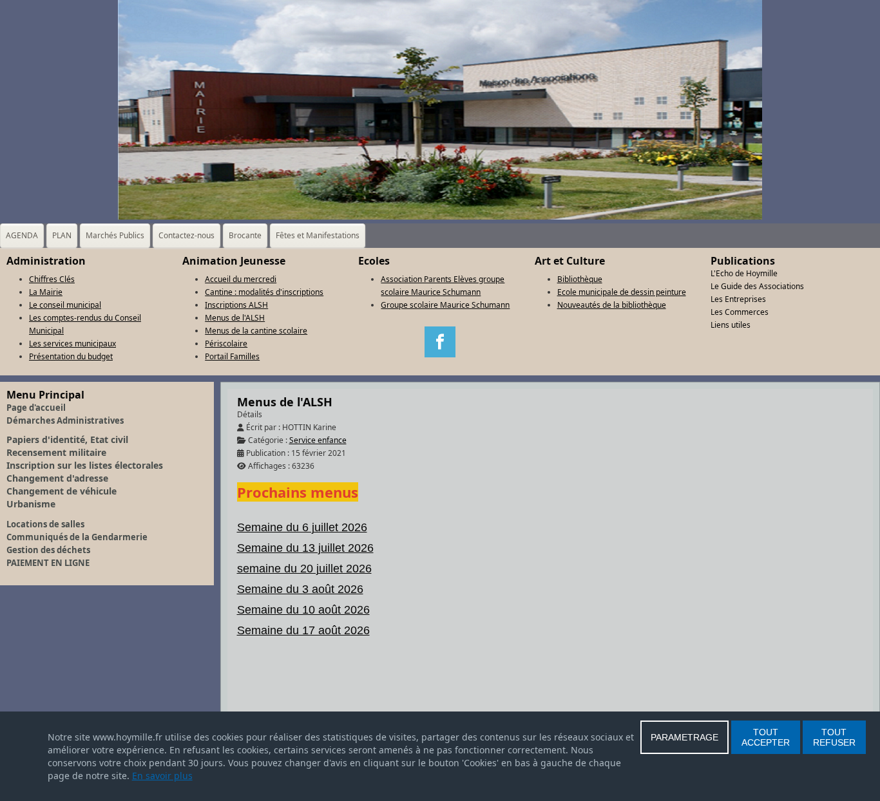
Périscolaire (226, 343)
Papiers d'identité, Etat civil (67, 439)
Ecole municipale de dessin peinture (621, 292)
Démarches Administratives (65, 420)
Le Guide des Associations (757, 286)
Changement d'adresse (57, 478)
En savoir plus (162, 775)
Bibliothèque (579, 279)
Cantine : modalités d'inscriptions (264, 292)
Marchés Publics (115, 235)
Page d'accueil (36, 407)
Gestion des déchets (48, 550)
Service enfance (318, 440)
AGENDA (22, 235)
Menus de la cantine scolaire (256, 330)
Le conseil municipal (65, 304)
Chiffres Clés (52, 279)
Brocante (245, 235)
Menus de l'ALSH (235, 317)
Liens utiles (731, 324)
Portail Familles (232, 356)
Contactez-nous (186, 235)
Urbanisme (30, 504)
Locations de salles (45, 524)
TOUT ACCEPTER (765, 737)
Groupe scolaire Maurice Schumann (445, 304)
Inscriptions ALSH (236, 304)
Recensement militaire (56, 452)
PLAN (62, 235)
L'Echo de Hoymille (744, 273)
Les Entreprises (738, 299)
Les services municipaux (72, 343)
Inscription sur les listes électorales (84, 465)
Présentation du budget (71, 356)
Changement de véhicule (61, 491)
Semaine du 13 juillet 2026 (305, 548)
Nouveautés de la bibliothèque (611, 304)
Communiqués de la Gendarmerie (77, 537)
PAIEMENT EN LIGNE (48, 563)
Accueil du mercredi (240, 279)
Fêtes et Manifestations (317, 235)
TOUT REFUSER (834, 737)
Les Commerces (740, 311)
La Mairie (45, 292)
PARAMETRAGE (684, 737)
